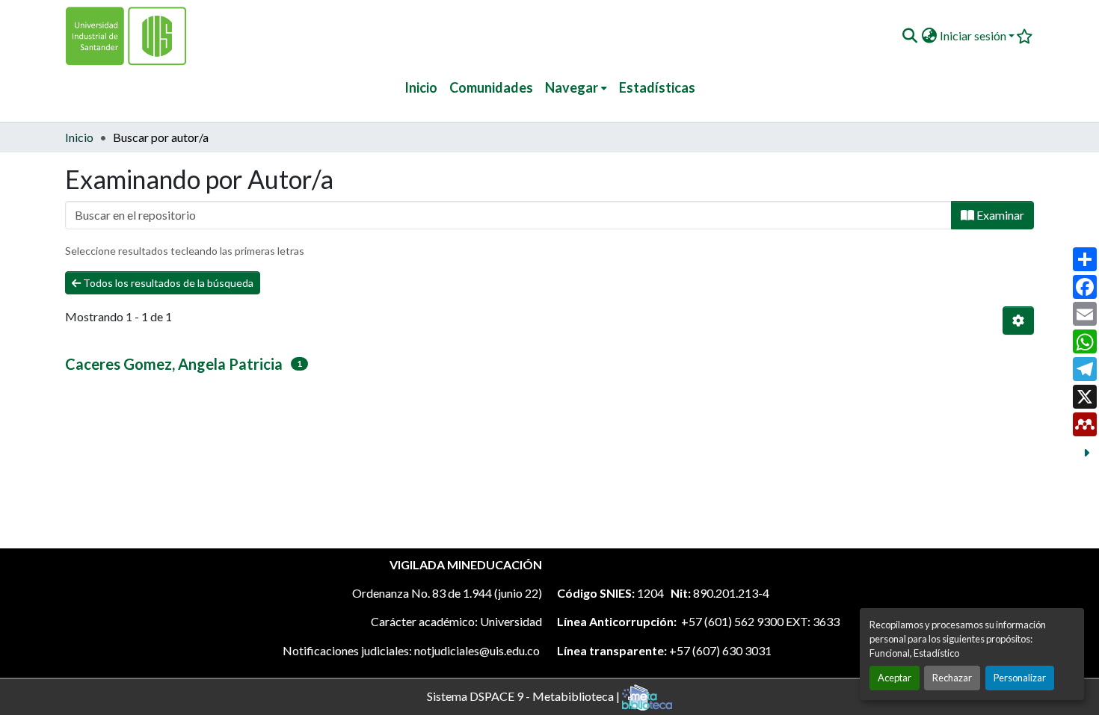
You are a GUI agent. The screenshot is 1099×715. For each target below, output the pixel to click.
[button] (909, 36)
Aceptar (894, 678)
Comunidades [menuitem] (491, 87)
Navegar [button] (571, 87)
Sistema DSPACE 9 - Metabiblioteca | (524, 695)
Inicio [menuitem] (420, 87)
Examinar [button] (999, 215)
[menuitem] (576, 88)
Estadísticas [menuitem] (657, 87)
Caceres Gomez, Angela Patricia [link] (174, 364)
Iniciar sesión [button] (974, 35)
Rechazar (952, 678)
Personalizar (1020, 678)
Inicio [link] (79, 137)
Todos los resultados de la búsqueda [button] (167, 282)
